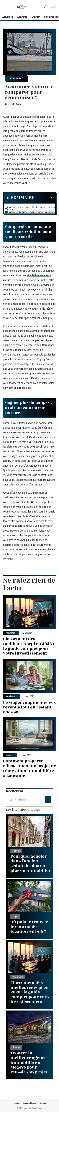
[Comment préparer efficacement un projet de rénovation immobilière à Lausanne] (29, 734)
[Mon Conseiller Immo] (21, 7)
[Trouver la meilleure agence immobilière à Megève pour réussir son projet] (29, 1027)
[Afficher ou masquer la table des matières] (43, 197)
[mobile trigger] (5, 7)
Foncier (9, 755)
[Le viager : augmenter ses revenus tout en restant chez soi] (29, 675)
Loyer (15, 916)
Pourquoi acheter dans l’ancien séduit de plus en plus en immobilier (30, 863)
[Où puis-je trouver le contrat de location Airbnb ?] (29, 896)
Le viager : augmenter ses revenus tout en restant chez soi (29, 707)
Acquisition (10, 696)
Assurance (16, 78)
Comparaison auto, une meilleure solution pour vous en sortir (31, 208)
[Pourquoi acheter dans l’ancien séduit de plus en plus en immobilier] (29, 831)
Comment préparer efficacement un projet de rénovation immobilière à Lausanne (29, 768)
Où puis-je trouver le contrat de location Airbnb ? (29, 927)
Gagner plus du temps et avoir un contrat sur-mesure (31, 212)
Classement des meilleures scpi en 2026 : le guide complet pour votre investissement (28, 646)
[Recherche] (45, 7)
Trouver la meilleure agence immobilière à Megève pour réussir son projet (29, 1062)
